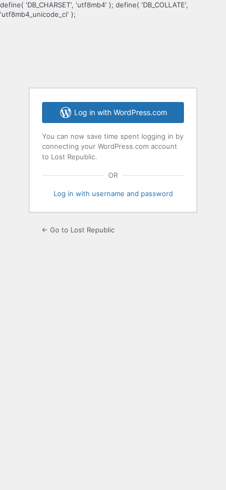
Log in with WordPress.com (120, 112)
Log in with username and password (113, 193)
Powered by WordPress (113, 52)
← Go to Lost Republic (78, 230)
